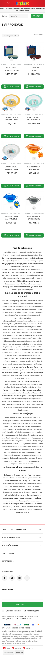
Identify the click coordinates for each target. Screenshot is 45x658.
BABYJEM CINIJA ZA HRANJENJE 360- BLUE (11, 218)
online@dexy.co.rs (22, 512)
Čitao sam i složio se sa (22, 611)
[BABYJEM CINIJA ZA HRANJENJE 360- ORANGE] (34, 151)
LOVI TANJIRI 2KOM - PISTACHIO (11, 69)
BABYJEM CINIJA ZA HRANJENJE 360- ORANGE (33, 169)
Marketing (29, 648)
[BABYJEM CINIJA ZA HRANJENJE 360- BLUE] (11, 200)
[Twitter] (12, 578)
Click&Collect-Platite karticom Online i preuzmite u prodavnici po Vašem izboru (22, 9)
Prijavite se (22, 605)
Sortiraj (4, 16)
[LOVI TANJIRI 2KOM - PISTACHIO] (11, 52)
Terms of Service (20, 619)
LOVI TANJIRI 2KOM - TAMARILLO (34, 70)
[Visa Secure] (33, 625)
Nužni (8, 648)
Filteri (38, 16)
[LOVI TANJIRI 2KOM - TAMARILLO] (34, 52)
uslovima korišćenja (31, 611)
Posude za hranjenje (6, 64)
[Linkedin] (27, 578)
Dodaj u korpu (12, 86)
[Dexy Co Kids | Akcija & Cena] (22, 3)
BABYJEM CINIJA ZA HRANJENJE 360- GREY (33, 218)
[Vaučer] (26, 625)
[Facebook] (4, 578)
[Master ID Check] (39, 625)
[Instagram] (19, 578)
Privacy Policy (6, 619)
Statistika (18, 648)
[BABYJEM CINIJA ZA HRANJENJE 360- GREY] (34, 200)
